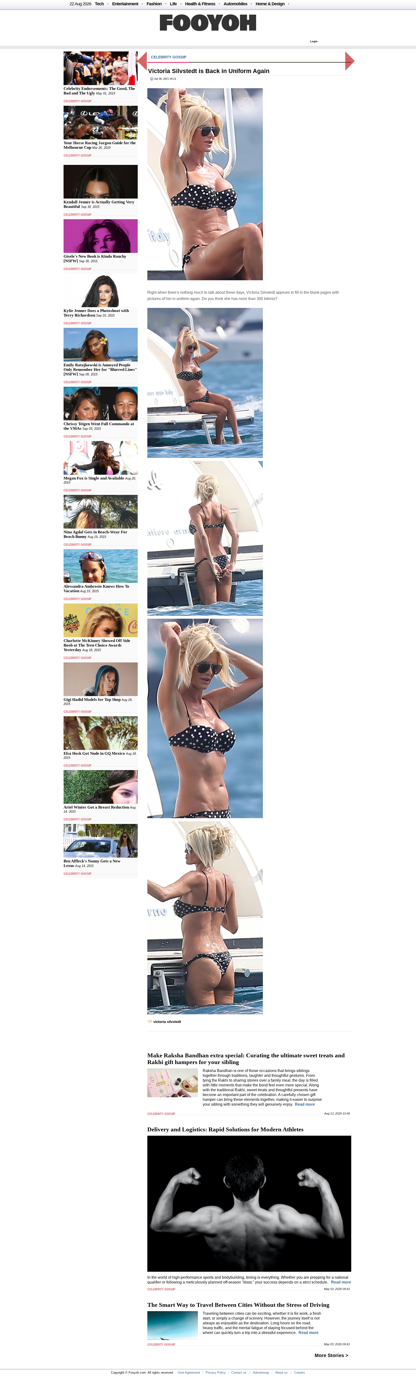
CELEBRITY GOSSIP (77, 101)
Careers (299, 1372)
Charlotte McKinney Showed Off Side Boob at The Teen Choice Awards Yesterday (97, 645)
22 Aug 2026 (80, 3)
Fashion (154, 3)
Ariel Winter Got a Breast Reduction (96, 807)
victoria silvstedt (167, 1022)
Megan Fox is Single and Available (94, 478)
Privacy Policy (216, 1372)
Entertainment (125, 3)
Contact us (239, 1372)
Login (314, 41)
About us (281, 1372)
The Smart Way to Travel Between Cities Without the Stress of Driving (238, 1305)
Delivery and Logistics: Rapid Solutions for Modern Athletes (225, 1129)
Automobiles (235, 3)
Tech (99, 3)
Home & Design (270, 3)
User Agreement (189, 1372)
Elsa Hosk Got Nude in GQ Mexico (94, 753)
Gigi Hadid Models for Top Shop (92, 699)
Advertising (261, 1372)
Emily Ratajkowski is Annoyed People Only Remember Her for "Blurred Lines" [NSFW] (100, 369)
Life (173, 3)
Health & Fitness (200, 3)
